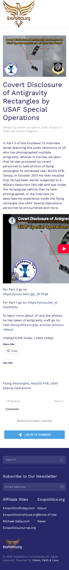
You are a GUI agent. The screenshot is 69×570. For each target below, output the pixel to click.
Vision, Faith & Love (45, 560)
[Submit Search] (61, 460)
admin (22, 127)
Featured (9, 131)
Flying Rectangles (16, 383)
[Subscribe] (62, 487)
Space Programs (27, 131)
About (42, 508)
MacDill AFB (39, 383)
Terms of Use (47, 514)
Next (58, 401)
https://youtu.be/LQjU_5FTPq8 (25, 294)
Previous (13, 401)
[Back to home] (18, 14)
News (41, 521)
